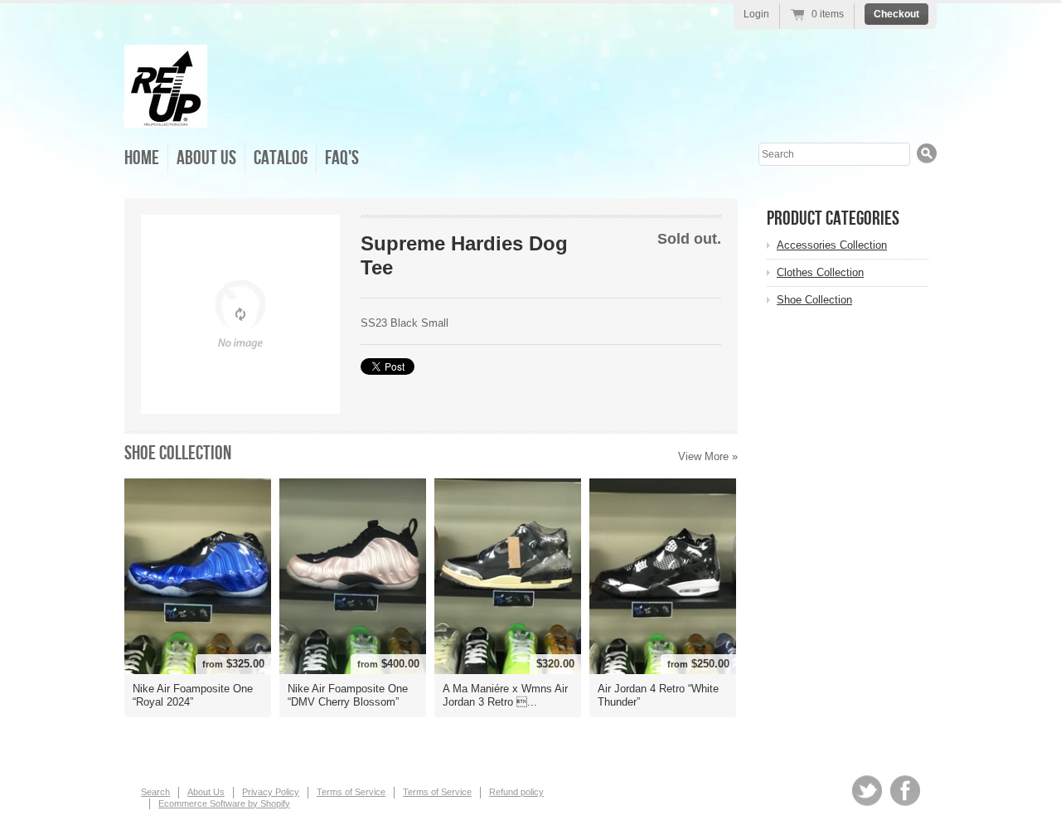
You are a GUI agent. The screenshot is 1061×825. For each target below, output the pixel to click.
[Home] (165, 115)
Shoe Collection (177, 453)
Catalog (281, 158)
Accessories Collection (832, 245)
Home (141, 158)
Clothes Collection (820, 272)
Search (155, 792)
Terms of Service (351, 792)
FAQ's (342, 158)
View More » (708, 456)
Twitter (867, 790)
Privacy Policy (270, 792)
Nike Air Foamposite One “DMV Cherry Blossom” (348, 695)
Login (756, 14)
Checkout (896, 14)
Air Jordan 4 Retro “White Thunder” (658, 695)
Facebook (905, 790)
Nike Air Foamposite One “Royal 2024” (193, 695)
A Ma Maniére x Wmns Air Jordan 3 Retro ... (505, 695)
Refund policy (516, 792)
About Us (206, 158)
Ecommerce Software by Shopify (224, 803)
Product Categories (833, 218)
